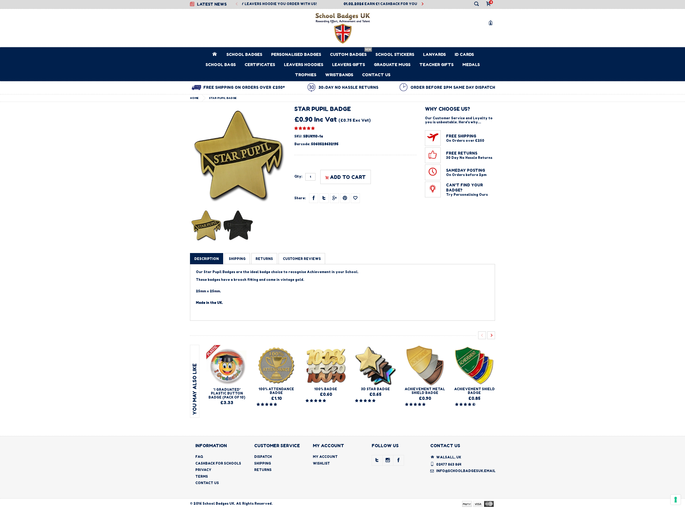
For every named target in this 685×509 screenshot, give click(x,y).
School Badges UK (218, 504)
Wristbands (339, 74)
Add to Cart (348, 177)
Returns (263, 470)
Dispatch (263, 457)
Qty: (298, 176)
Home (194, 97)
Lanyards (434, 54)
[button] (304, 128)
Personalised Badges (296, 54)
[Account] (491, 22)
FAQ (199, 457)
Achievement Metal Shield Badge (425, 391)
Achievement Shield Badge (474, 391)
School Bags (221, 64)
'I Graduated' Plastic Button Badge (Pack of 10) (226, 393)
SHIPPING (237, 259)
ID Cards (464, 54)
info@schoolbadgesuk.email (466, 471)
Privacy (203, 470)
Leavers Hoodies (303, 64)
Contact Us (376, 74)
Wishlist (321, 463)
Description (206, 259)
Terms (201, 476)
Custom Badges (348, 54)
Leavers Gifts (348, 64)
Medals (471, 64)
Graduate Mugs (392, 64)
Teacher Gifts (436, 64)
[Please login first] (355, 198)
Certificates (260, 64)
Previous (237, 4)
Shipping (262, 463)
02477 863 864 (448, 464)
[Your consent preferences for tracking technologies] (676, 500)
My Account (325, 457)
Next (422, 4)
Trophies (305, 74)
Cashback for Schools (218, 463)
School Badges (244, 54)
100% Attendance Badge (276, 391)
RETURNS (264, 259)
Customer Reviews (302, 259)
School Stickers (394, 54)
